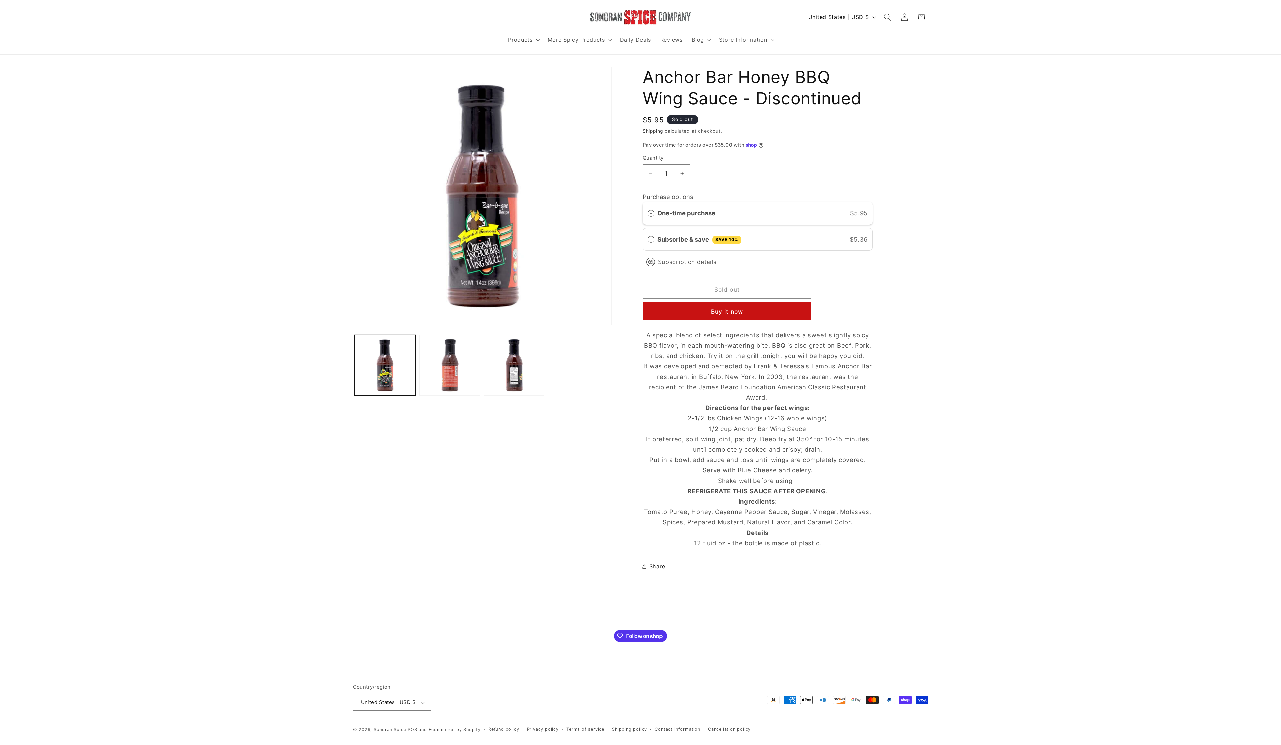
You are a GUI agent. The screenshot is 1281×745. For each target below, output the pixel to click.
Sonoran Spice (390, 729)
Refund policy (503, 729)
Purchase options (668, 196)
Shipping (653, 131)
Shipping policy (629, 729)
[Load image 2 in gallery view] (449, 365)
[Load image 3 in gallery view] (514, 365)
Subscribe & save (697, 239)
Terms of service (585, 729)
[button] (523, 40)
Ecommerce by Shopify (455, 729)
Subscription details (687, 261)
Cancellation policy (729, 729)
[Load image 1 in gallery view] (385, 365)
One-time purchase (686, 213)
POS (412, 729)
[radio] (651, 213)
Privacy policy (543, 729)
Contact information (677, 729)
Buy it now (727, 311)
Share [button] (657, 566)
